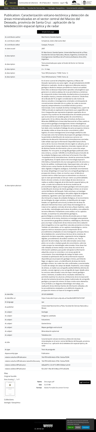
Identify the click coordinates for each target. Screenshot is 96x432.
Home (6, 8)
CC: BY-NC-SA (39, 429)
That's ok (70, 427)
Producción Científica (18, 8)
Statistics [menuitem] (55, 3)
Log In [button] (62, 3)
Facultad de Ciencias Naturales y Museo (37, 8)
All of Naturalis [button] (45, 3)
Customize (86, 427)
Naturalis (13, 3)
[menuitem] (45, 3)
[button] (67, 3)
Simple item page (48, 32)
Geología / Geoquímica (56, 8)
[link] (85, 382)
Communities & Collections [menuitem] (28, 3)
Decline (78, 427)
